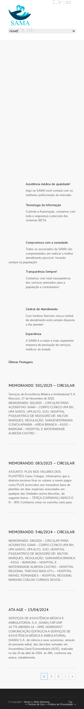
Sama (27, 702)
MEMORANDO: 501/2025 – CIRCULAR (42, 385)
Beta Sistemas (42, 702)
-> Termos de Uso (35, 704)
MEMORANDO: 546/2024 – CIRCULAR (42, 531)
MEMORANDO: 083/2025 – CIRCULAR (42, 463)
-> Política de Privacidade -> (60, 704)
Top (70, 702)
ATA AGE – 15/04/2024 (28, 609)
